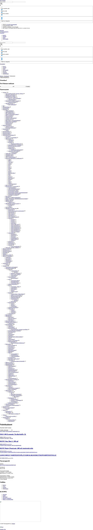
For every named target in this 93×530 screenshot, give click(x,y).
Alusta (9, 269)
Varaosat (15, 272)
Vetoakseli (13, 312)
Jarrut (9, 279)
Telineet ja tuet (14, 291)
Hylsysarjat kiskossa (9, 320)
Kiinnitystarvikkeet (7, 125)
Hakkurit (10, 367)
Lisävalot (10, 218)
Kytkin (12, 309)
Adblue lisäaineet (9, 110)
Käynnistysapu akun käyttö (14, 146)
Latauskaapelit (14, 152)
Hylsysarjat (10, 346)
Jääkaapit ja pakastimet (10, 94)
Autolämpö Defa (9, 156)
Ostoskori (2, 33)
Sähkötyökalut (8, 390)
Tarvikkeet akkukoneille (16, 395)
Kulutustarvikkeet (6, 134)
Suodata (28, 86)
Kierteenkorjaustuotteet (10, 127)
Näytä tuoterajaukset (5, 77)
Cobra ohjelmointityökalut (13, 188)
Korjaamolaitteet (6, 131)
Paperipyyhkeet (11, 419)
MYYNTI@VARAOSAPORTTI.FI (8, 465)
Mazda (9, 171)
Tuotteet (4, 36)
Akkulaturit (10, 140)
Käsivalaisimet (11, 212)
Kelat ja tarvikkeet (12, 389)
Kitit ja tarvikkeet (9, 115)
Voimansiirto (13, 306)
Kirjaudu (2, 30)
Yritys (4, 37)
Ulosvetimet (10, 360)
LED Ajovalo (11, 213)
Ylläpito (13, 523)
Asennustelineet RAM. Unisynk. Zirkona (14, 93)
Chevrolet (10, 162)
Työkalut (5, 265)
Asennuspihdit (14, 353)
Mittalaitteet (10, 351)
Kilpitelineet (13, 235)
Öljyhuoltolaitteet (12, 341)
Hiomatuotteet (14, 399)
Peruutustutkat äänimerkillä (14, 193)
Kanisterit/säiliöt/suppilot (10, 322)
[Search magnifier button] (1, 4)
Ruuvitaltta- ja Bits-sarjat (13, 358)
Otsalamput (10, 241)
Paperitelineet (11, 421)
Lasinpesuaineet (8, 116)
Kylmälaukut (11, 204)
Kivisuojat (13, 236)
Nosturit (10, 333)
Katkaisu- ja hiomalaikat (16, 400)
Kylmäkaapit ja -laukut (10, 96)
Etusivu (4, 35)
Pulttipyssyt (10, 374)
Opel (9, 175)
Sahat (9, 377)
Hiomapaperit (8, 314)
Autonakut (10, 141)
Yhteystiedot (5, 39)
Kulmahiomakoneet (12, 369)
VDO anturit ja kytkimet (13, 413)
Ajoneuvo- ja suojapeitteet (11, 137)
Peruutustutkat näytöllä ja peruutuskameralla (17, 192)
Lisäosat (7, 264)
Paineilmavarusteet (7, 251)
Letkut (6, 130)
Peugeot (10, 176)
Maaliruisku (10, 380)
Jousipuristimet (14, 278)
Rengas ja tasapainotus (13, 340)
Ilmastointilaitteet (11, 328)
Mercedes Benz (11, 173)
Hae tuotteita (2, 0)
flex (3, 105)
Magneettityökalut (12, 350)
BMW (9, 160)
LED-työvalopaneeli (15, 246)
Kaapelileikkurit (14, 355)
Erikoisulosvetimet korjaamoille (17, 361)
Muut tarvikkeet (8, 185)
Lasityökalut (13, 287)
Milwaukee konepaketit (16, 394)
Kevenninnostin (11, 331)
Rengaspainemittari (12, 384)
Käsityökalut (8, 344)
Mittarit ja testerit (6, 248)
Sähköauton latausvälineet (13, 151)
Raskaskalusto (11, 302)
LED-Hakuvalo (11, 215)
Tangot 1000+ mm (15, 224)
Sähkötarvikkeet (8, 201)
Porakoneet (10, 373)
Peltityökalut (13, 289)
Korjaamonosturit (6, 132)
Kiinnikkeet (13, 234)
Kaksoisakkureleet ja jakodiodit (15, 145)
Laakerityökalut (14, 270)
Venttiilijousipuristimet (13, 307)
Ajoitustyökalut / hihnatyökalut (17, 294)
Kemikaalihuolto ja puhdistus (14, 330)
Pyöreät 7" (13, 220)
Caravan (4, 92)
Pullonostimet (11, 339)
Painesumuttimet (11, 382)
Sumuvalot (13, 223)
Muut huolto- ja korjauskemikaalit (12, 120)
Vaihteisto (13, 311)
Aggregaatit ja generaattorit (11, 267)
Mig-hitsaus (10, 319)
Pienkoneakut (11, 147)
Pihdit (9, 352)
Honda (9, 168)
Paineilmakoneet (6, 250)
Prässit (9, 338)
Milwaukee (16, 396)
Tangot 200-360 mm (15, 225)
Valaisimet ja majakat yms (11, 208)
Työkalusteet (5, 263)
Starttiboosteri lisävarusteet (16, 149)
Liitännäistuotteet (12, 99)
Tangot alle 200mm (15, 231)
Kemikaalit (6, 76)
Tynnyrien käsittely (9, 404)
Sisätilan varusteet (9, 199)
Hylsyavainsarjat (11, 345)
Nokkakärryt (8, 259)
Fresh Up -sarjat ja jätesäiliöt (14, 98)
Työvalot (10, 245)
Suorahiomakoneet (12, 378)
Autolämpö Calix (9, 154)
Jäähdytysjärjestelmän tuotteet (11, 114)
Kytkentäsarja (14, 237)
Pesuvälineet (8, 196)
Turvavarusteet (8, 207)
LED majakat (11, 214)
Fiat (9, 165)
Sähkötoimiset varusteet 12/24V (12, 203)
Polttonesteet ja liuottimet (10, 121)
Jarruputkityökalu (14, 281)
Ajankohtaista (6, 73)
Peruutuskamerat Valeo (13, 190)
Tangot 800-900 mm (15, 230)
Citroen (9, 163)
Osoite (4, 495)
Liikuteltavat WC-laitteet (10, 97)
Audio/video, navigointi (10, 153)
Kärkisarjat (10, 349)
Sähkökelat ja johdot (7, 254)
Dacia (9, 164)
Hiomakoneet (11, 368)
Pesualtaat (10, 335)
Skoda (9, 181)
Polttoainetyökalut (15, 297)
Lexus (9, 170)
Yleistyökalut (14, 275)
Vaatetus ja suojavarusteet (8, 407)
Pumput (4, 253)
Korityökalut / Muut (15, 286)
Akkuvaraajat (8, 138)
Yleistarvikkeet (6, 417)
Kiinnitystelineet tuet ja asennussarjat (16, 210)
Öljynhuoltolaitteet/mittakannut (17, 342)
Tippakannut (11, 323)
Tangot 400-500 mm (15, 226)
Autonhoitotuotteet (9, 112)
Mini (9, 174)
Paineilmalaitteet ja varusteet (11, 379)
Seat (9, 180)
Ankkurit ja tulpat (9, 126)
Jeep (9, 169)
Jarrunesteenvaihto (15, 280)
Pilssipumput (8, 411)
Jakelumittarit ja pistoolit (13, 388)
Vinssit (9, 206)
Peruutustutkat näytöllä (13, 191)
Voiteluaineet (8, 124)
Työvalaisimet (11, 243)
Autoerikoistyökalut (9, 268)
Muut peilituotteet (12, 104)
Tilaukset (5, 494)
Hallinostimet (11, 327)
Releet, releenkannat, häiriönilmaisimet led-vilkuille (16, 198)
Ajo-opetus (7, 136)
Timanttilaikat (14, 401)
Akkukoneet (10, 391)
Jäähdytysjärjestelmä (12, 284)
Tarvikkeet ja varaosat (13, 195)
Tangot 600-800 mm (15, 229)
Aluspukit (10, 325)
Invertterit (10, 142)
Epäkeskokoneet (11, 366)
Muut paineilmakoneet (13, 372)
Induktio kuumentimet (13, 402)
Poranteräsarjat (11, 357)
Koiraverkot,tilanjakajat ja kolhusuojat (13, 158)
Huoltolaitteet (6, 108)
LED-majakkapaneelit (13, 217)
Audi (9, 159)
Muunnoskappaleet (9, 363)
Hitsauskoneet (8, 316)
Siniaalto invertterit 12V (16, 143)
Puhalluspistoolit (11, 383)
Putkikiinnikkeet (14, 239)
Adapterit (16, 300)
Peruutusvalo (11, 242)
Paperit (6, 418)
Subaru (9, 182)
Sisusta (12, 290)
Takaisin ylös (3, 529)
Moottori (10, 292)
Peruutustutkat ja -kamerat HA (11, 186)
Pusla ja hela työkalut (15, 274)
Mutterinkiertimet (12, 371)
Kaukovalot (10, 209)
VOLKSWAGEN (12, 184)
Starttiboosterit (11, 148)
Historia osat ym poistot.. (10, 416)
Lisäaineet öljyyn (9, 119)
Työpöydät (7, 262)
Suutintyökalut (14, 298)
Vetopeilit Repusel (9, 103)
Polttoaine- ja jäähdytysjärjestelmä (12, 197)
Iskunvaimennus (11, 276)
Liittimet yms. (11, 202)
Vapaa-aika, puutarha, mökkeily (12, 247)
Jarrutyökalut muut (15, 283)
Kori (9, 285)
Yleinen (4, 415)
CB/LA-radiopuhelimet (10, 157)
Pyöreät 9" (13, 221)
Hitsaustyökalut (6, 107)
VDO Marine (8, 412)
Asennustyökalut (11, 187)
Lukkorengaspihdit (15, 356)
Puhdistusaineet (8, 123)
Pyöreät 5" (13, 219)
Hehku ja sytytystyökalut (16, 295)
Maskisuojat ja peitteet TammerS (12, 101)
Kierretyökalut (11, 347)
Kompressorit (6, 129)
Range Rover (11, 177)
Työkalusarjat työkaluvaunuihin (12, 405)
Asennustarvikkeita (12, 102)
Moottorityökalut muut (16, 296)
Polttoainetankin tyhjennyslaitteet (15, 336)
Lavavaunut (8, 258)
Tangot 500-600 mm (15, 228)
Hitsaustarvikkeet (12, 318)
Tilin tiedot (5, 497)
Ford (9, 167)
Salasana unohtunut (7, 498)
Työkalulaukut (8, 261)
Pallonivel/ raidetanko (15, 273)
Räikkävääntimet (11, 375)
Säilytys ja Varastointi (7, 256)
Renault (10, 179)
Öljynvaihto (13, 301)
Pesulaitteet (5, 252)
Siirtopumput (8, 385)
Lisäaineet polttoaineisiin (10, 118)
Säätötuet (13, 240)
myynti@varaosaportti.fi (11, 24)
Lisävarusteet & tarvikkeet (8, 135)
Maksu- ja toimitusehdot (8, 499)
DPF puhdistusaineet (9, 113)
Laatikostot (7, 257)
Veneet (4, 410)
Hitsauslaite (10, 317)
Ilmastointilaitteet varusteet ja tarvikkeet (19, 329)
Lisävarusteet (11, 232)
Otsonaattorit (11, 334)
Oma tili (4, 71)
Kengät (7, 408)
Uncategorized (6, 406)
